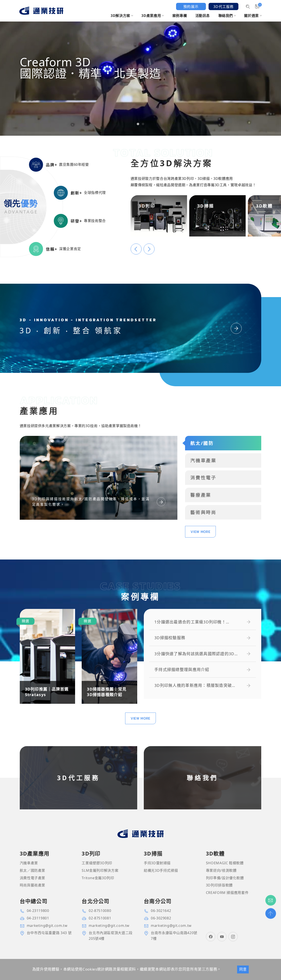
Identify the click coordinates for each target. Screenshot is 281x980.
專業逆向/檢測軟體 (221, 870)
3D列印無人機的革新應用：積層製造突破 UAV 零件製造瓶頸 (193, 685)
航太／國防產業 (32, 870)
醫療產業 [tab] (200, 495)
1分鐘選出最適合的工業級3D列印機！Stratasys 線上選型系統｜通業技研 (190, 621)
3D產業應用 (151, 15)
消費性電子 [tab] (203, 478)
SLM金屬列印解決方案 (100, 870)
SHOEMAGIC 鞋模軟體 (225, 863)
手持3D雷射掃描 (157, 863)
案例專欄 (179, 15)
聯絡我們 (225, 15)
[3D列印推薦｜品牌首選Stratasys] (47, 656)
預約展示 (190, 6)
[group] (140, 68)
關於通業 (251, 15)
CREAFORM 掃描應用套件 (227, 892)
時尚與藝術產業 (32, 885)
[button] (138, 124)
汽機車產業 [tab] (203, 460)
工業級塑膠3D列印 (97, 863)
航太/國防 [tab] (202, 443)
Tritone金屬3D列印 (98, 877)
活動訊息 (202, 15)
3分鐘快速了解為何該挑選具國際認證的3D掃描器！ (196, 653)
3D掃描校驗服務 (169, 637)
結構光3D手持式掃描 (161, 870)
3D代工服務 (223, 6)
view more (200, 531)
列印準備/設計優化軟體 (225, 877)
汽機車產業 (29, 863)
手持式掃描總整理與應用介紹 (181, 669)
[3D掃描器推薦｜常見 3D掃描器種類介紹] (109, 656)
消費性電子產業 (32, 877)
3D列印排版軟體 (219, 885)
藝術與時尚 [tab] (203, 512)
